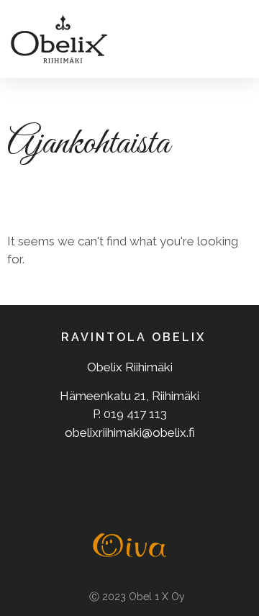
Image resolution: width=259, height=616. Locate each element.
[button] (233, 39)
